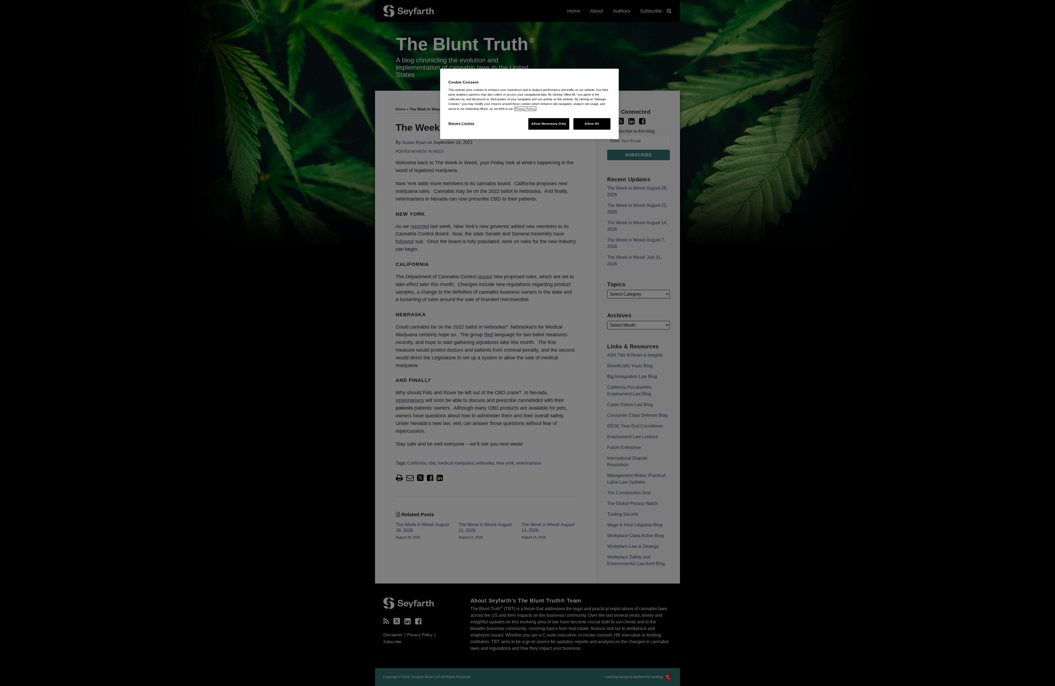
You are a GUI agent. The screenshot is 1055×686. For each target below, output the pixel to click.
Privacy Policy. (525, 108)
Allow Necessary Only (548, 123)
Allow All (592, 123)
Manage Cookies (461, 123)
